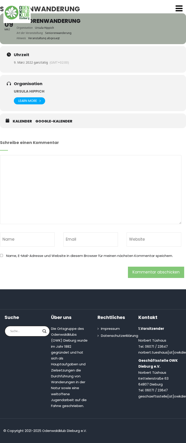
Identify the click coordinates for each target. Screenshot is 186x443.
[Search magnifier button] (44, 331)
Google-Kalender (53, 121)
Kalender (22, 121)
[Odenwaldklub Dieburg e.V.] (17, 13)
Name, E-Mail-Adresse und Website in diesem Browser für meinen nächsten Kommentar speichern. (89, 255)
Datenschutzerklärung (119, 335)
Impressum (110, 328)
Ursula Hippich (29, 91)
